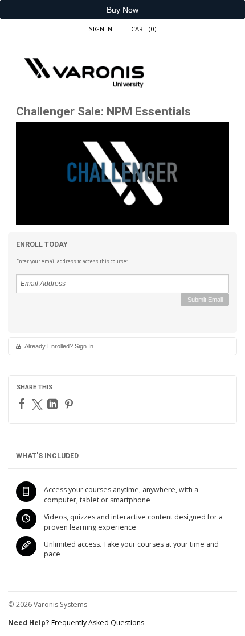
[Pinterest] (70, 404)
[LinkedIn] (53, 404)
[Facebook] (23, 403)
